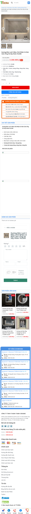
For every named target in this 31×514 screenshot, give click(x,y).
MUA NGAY (15, 87)
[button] (27, 28)
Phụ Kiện (15, 7)
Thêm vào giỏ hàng (15, 92)
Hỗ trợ (27, 513)
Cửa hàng (9, 7)
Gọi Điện (14, 513)
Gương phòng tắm (22, 7)
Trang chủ (3, 7)
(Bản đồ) (25, 352)
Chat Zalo (9, 513)
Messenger (20, 513)
